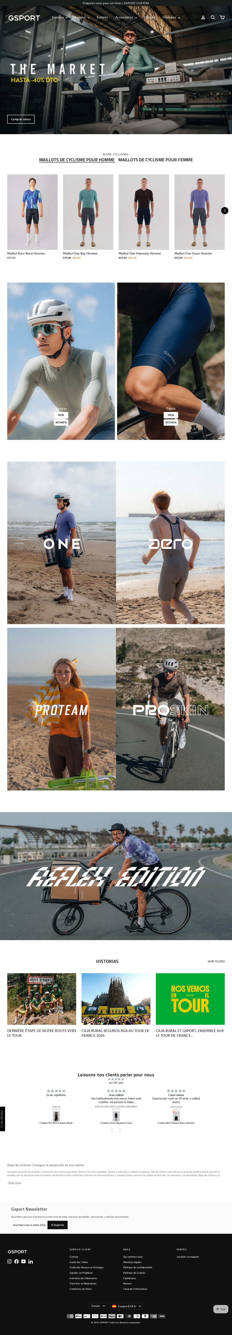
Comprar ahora (21, 119)
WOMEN (61, 422)
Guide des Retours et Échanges (86, 1267)
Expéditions (129, 1278)
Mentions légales (132, 1262)
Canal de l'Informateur (135, 1288)
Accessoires (124, 17)
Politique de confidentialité (137, 1267)
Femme (81, 17)
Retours (127, 1283)
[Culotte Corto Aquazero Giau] (56, 1116)
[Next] (224, 210)
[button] (113, 1130)
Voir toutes (216, 961)
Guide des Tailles (79, 1262)
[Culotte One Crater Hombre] (176, 1116)
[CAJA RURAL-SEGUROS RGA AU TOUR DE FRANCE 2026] (116, 999)
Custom (150, 17)
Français (95, 1305)
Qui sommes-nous (133, 1256)
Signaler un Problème (81, 1272)
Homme (58, 17)
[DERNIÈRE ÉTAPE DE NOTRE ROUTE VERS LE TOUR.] (41, 999)
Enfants (102, 17)
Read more (14, 1182)
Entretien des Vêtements (83, 1278)
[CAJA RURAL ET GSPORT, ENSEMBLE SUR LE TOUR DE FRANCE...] (190, 999)
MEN (61, 415)
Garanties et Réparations (83, 1283)
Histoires (170, 17)
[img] (116, 1079)
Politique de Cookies (134, 1272)
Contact (74, 1256)
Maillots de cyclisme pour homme (77, 159)
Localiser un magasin (188, 1256)
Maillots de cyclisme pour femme (155, 159)
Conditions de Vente (81, 1288)
